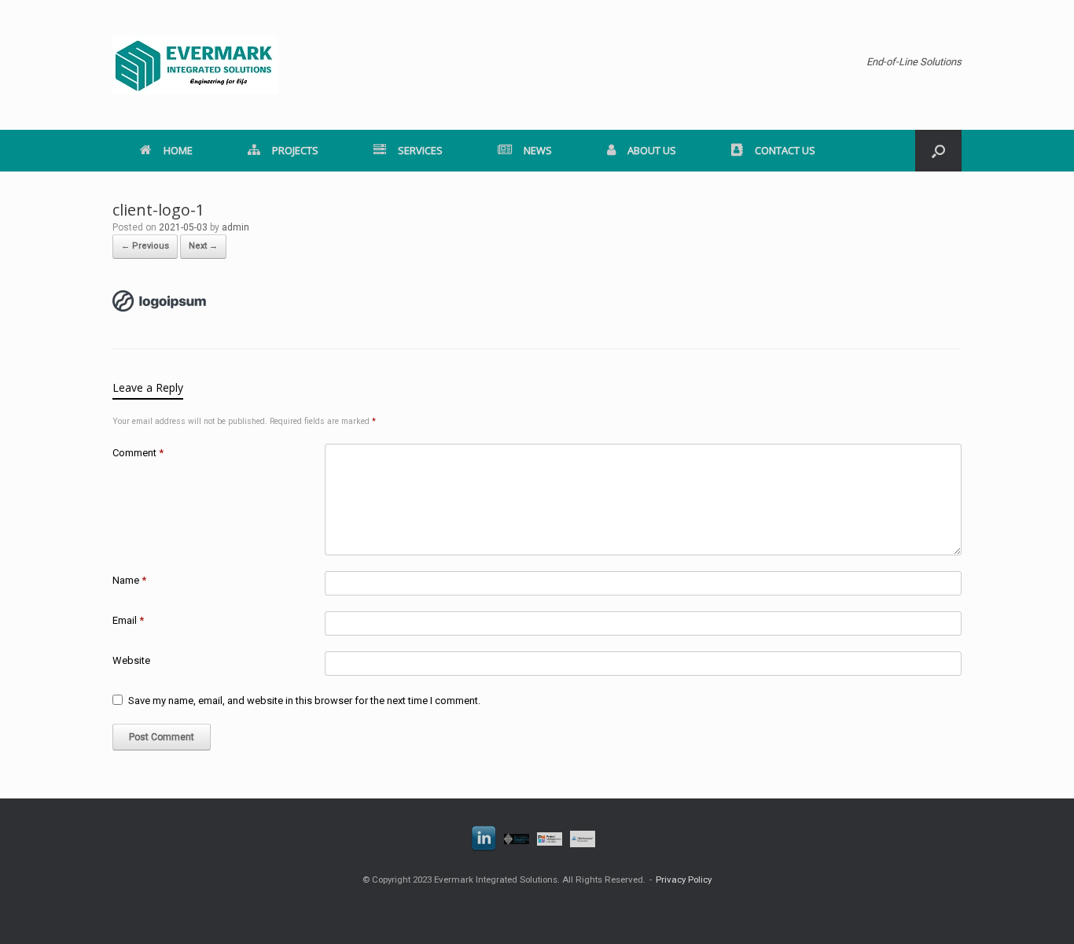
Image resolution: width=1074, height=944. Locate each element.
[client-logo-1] (159, 309)
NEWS (538, 150)
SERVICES (420, 150)
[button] (938, 150)
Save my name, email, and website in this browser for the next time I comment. (304, 700)
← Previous (145, 246)
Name (129, 580)
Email (128, 620)
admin (235, 227)
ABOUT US (651, 150)
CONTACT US (785, 150)
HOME (178, 150)
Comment (138, 453)
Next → (203, 246)
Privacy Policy (684, 879)
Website (131, 660)
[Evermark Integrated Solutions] (195, 64)
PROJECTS (295, 150)
